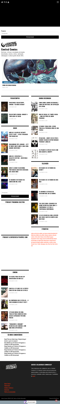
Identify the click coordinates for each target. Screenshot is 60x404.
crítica (36, 237)
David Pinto (7, 339)
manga (41, 238)
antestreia (36, 233)
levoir (38, 238)
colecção (54, 235)
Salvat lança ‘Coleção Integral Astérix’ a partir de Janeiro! (15, 340)
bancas (46, 233)
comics (32, 237)
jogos (52, 237)
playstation (40, 240)
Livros (15, 82)
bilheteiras (33, 235)
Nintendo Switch (53, 238)
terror (35, 244)
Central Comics (9, 49)
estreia (45, 237)
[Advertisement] (30, 16)
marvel (44, 238)
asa (43, 233)
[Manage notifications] (56, 400)
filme (48, 237)
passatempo (34, 240)
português (37, 242)
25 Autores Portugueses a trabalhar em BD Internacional (14, 343)
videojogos (43, 244)
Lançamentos (7, 82)
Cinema (46, 235)
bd (56, 233)
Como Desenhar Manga (9, 85)
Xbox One (50, 244)
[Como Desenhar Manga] (30, 71)
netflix (47, 238)
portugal (33, 242)
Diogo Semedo (7, 346)
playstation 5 (53, 240)
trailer (39, 244)
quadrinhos (46, 242)
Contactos (6, 390)
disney (41, 237)
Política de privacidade (9, 392)
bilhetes (38, 235)
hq (50, 237)
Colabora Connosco (8, 388)
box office (42, 235)
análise (40, 233)
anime (32, 233)
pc (37, 240)
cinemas (50, 235)
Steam (32, 244)
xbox (47, 244)
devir (39, 237)
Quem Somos (7, 384)
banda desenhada (52, 233)
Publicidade (7, 386)
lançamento (33, 238)
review (54, 242)
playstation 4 (47, 240)
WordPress (56, 398)
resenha (51, 242)
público (42, 242)
